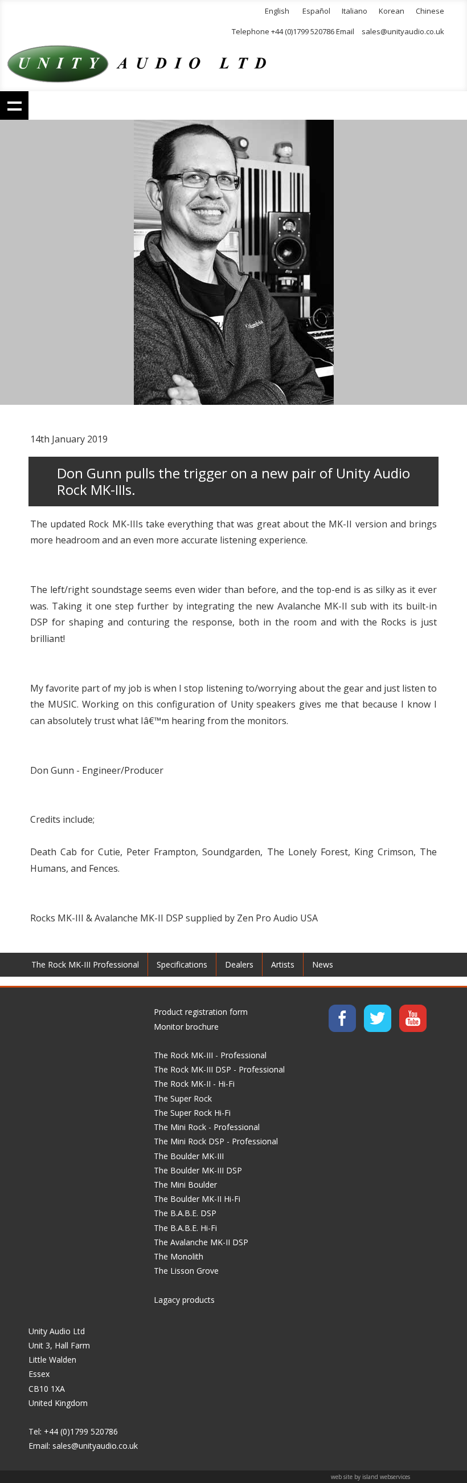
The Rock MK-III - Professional (210, 1055)
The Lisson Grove (186, 1270)
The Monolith (178, 1256)
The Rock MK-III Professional (85, 964)
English (277, 11)
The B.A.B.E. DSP (185, 1213)
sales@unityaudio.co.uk (403, 31)
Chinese (430, 11)
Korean (391, 11)
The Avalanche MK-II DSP (201, 1242)
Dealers (239, 964)
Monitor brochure (186, 1026)
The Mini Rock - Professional (207, 1127)
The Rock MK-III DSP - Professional (219, 1069)
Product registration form (201, 1011)
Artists (282, 964)
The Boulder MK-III (189, 1156)
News (322, 964)
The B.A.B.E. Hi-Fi (185, 1227)
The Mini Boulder (185, 1184)
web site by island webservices (370, 1477)
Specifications (182, 964)
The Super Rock (183, 1098)
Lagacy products (184, 1299)
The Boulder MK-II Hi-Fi (197, 1198)
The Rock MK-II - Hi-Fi (194, 1083)
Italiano (354, 11)
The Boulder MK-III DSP (198, 1170)
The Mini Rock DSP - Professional (216, 1141)
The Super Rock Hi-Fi (192, 1112)
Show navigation (14, 105)
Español (316, 11)
